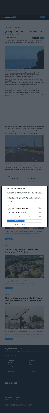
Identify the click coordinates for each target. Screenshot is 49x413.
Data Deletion (17, 224)
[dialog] (24, 206)
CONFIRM (16, 220)
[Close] (45, 188)
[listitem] (24, 205)
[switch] (39, 208)
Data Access (24, 224)
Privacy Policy (31, 224)
